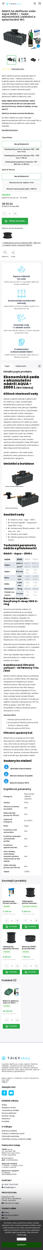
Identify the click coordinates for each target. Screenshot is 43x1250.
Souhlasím (21, 1244)
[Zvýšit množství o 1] (15, 213)
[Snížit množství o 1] (4, 213)
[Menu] (3, 3)
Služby (4, 1105)
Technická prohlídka (10, 1110)
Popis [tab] (7, 366)
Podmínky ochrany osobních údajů (16, 1139)
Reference (6, 1119)
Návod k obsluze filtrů (19, 783)
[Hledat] (34, 3)
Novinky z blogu (8, 1116)
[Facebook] (4, 1092)
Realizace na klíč (9, 1108)
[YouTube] (11, 1092)
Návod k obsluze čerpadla (21, 776)
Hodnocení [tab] (21, 366)
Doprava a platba (9, 1131)
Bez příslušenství (21, 144)
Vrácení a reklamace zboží (13, 1133)
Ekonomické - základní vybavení (29, 796)
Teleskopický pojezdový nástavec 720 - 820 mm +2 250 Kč (21, 163)
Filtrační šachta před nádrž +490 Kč (22, 189)
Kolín (6, 1218)
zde (24, 1235)
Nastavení (21, 1239)
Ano (25, 808)
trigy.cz (5, 1082)
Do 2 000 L (28, 820)
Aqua (26, 826)
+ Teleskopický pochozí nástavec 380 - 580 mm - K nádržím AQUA (21, 244)
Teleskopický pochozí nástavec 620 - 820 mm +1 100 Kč (21, 156)
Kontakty (5, 1121)
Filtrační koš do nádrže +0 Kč (21, 182)
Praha (6, 1212)
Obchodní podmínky (10, 1136)
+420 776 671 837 (10, 1184)
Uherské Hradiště (11, 1215)
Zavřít (37, 260)
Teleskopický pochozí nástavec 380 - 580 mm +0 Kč (21, 150)
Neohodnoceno (18, 69)
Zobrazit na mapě (11, 1203)
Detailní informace (10, 130)
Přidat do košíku (17, 221)
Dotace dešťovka (9, 1113)
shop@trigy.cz (9, 1187)
